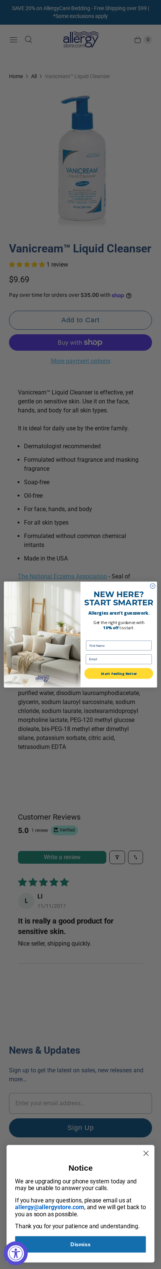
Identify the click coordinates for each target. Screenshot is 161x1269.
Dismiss (80, 1244)
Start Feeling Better (119, 673)
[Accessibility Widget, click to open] (16, 1253)
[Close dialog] (152, 586)
